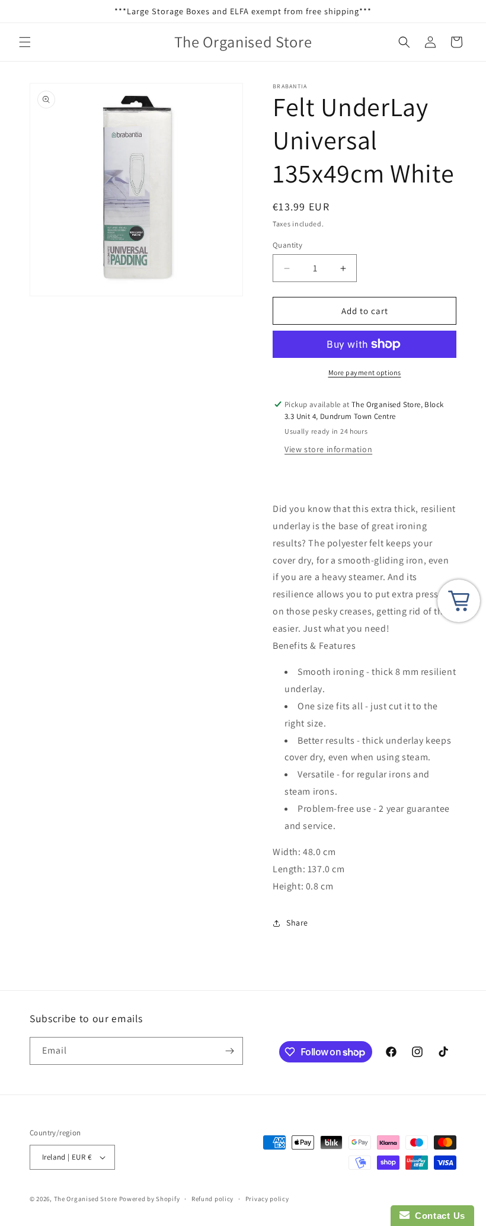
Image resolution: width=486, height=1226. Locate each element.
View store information (328, 449)
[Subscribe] (229, 1051)
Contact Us (437, 1216)
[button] (25, 42)
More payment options (364, 372)
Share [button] (297, 922)
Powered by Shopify (149, 1199)
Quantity (287, 245)
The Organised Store (85, 1199)
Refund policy (212, 1199)
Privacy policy (267, 1199)
